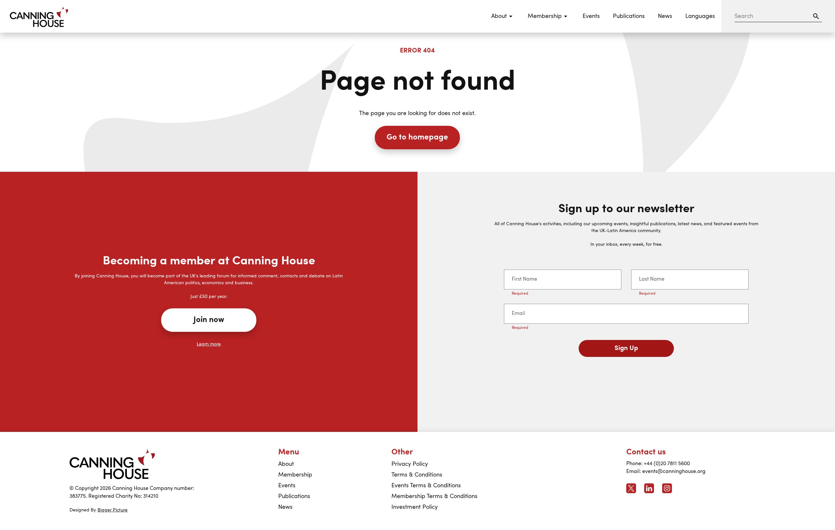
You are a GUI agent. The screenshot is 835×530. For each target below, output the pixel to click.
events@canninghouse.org (674, 471)
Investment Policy (414, 507)
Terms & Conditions (416, 475)
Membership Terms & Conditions (434, 496)
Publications (629, 16)
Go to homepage (417, 137)
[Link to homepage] (112, 464)
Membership (295, 475)
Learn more (209, 344)
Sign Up (626, 348)
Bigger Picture (113, 510)
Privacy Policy (409, 464)
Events (591, 16)
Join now (208, 320)
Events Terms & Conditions (426, 486)
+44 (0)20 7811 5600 (667, 463)
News (665, 16)
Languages (700, 16)
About (286, 464)
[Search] (816, 16)
